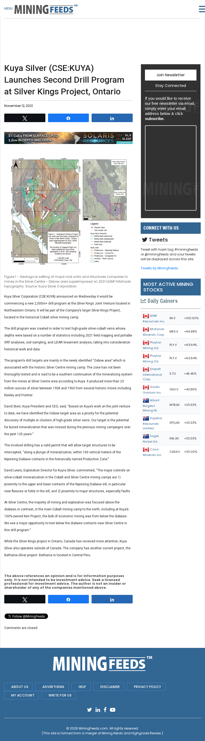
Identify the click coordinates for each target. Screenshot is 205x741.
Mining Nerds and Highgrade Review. (132, 733)
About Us (19, 686)
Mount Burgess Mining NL (151, 405)
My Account (22, 695)
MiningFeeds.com (93, 728)
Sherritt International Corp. (152, 374)
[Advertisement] (68, 32)
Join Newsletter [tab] (170, 75)
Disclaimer (110, 686)
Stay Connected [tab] (170, 85)
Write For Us (60, 695)
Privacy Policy (147, 686)
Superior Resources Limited (152, 423)
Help (82, 686)
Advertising (53, 686)
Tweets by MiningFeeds (159, 268)
